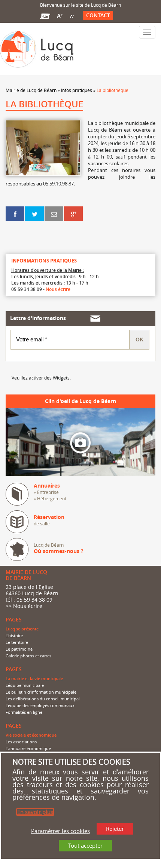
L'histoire (14, 635)
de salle (49, 520)
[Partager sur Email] (54, 213)
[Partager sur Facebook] (15, 213)
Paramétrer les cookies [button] (60, 830)
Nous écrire (58, 289)
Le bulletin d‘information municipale (41, 692)
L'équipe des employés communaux (40, 705)
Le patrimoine (19, 649)
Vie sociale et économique (31, 735)
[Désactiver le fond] (45, 15)
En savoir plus (35, 812)
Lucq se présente (22, 629)
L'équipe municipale (25, 685)
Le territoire (17, 642)
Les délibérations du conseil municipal (43, 698)
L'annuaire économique (28, 748)
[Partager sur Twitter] (34, 213)
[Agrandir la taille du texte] (60, 15)
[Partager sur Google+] (73, 213)
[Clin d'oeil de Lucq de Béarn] (80, 442)
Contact (98, 15)
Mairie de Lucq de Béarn (31, 90)
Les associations (21, 741)
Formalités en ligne (24, 712)
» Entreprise (46, 492)
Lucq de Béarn (58, 548)
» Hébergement (50, 498)
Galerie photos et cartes (28, 655)
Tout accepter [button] (85, 845)
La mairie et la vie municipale (34, 678)
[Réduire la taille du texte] (71, 15)
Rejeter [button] (115, 828)
